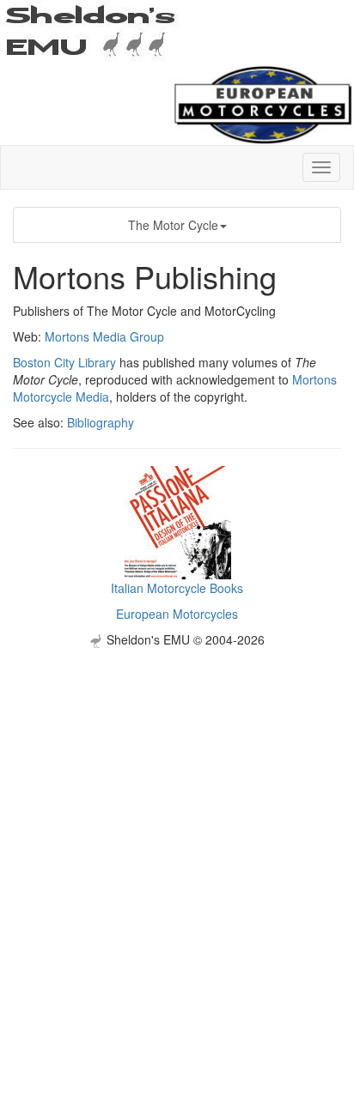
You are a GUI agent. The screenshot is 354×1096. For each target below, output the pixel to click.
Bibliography (100, 422)
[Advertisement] (177, 825)
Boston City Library (64, 362)
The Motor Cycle (173, 224)
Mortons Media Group (104, 336)
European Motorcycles (177, 613)
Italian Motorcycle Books (177, 587)
